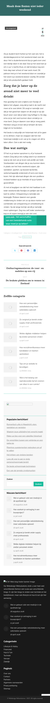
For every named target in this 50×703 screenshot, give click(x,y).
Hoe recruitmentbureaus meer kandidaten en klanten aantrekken (32, 350)
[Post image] (10, 307)
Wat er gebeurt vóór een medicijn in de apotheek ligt (27, 499)
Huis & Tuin (8, 652)
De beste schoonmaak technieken (21, 466)
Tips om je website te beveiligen (28, 365)
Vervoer (7, 659)
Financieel (8, 649)
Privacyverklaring (10, 686)
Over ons (7, 673)
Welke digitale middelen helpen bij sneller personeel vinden (32, 335)
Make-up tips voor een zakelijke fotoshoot (24, 436)
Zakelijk (7, 662)
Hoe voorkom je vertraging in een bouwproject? (26, 511)
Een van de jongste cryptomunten (21, 470)
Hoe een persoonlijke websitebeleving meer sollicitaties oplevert (28, 306)
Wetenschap (27, 237)
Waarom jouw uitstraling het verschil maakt (25, 432)
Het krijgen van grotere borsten (20, 455)
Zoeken (10, 479)
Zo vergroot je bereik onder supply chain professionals (30, 321)
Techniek (7, 656)
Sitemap (7, 689)
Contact (7, 677)
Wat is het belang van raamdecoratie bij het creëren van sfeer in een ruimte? (31, 381)
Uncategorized (11, 28)
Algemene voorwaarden (13, 683)
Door (30, 233)
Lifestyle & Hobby (11, 646)
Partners (7, 680)
